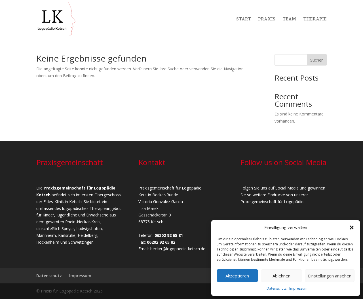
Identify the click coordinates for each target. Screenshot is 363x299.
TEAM (289, 19)
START (243, 19)
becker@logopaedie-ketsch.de (177, 248)
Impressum (298, 288)
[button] (351, 227)
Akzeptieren (237, 276)
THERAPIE (315, 19)
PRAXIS (266, 19)
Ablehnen (281, 276)
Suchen (317, 60)
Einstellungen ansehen (329, 276)
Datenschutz (276, 288)
